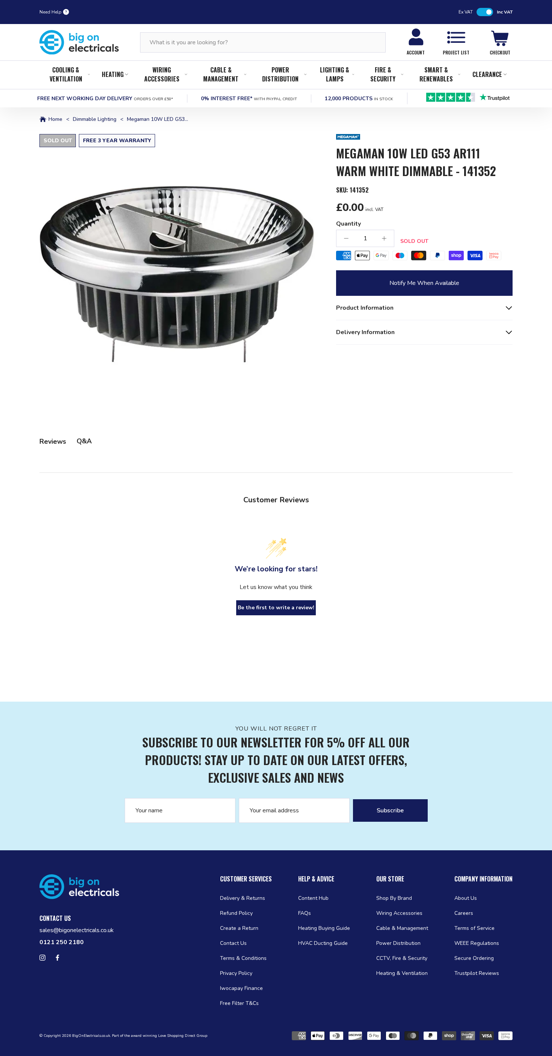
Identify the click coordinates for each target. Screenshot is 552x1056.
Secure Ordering (474, 958)
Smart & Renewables (436, 74)
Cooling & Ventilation (66, 74)
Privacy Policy (236, 973)
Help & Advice (316, 878)
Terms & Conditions (243, 958)
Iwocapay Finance (241, 988)
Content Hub (313, 898)
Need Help (50, 12)
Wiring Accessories (161, 74)
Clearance (487, 74)
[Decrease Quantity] (346, 238)
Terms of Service (474, 928)
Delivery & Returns (242, 898)
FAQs (304, 913)
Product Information (365, 308)
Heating (113, 74)
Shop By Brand (394, 898)
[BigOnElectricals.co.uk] (79, 42)
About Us (465, 898)
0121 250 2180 (61, 942)
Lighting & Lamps (334, 74)
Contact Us (233, 943)
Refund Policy (236, 913)
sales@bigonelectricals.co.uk (76, 930)
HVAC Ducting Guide (323, 943)
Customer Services (246, 878)
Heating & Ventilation (402, 973)
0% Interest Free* (249, 98)
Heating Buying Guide (324, 928)
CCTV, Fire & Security (401, 958)
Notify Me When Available (424, 283)
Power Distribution (280, 74)
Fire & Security (382, 74)
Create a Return (239, 928)
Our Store (390, 878)
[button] (178, 273)
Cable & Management (220, 74)
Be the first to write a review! (276, 607)
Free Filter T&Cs (239, 1003)
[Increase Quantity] (384, 238)
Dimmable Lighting (94, 119)
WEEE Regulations (476, 943)
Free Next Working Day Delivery (105, 98)
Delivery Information (365, 332)
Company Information (483, 878)
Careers (463, 913)
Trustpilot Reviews (476, 973)
